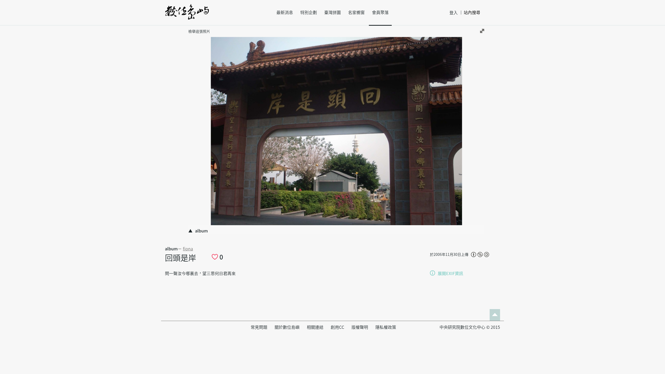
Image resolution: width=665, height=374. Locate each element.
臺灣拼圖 (332, 12)
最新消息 (284, 12)
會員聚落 (380, 12)
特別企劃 (308, 12)
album (171, 249)
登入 (453, 13)
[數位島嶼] (187, 15)
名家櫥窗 (356, 12)
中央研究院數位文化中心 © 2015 (470, 327)
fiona (188, 249)
